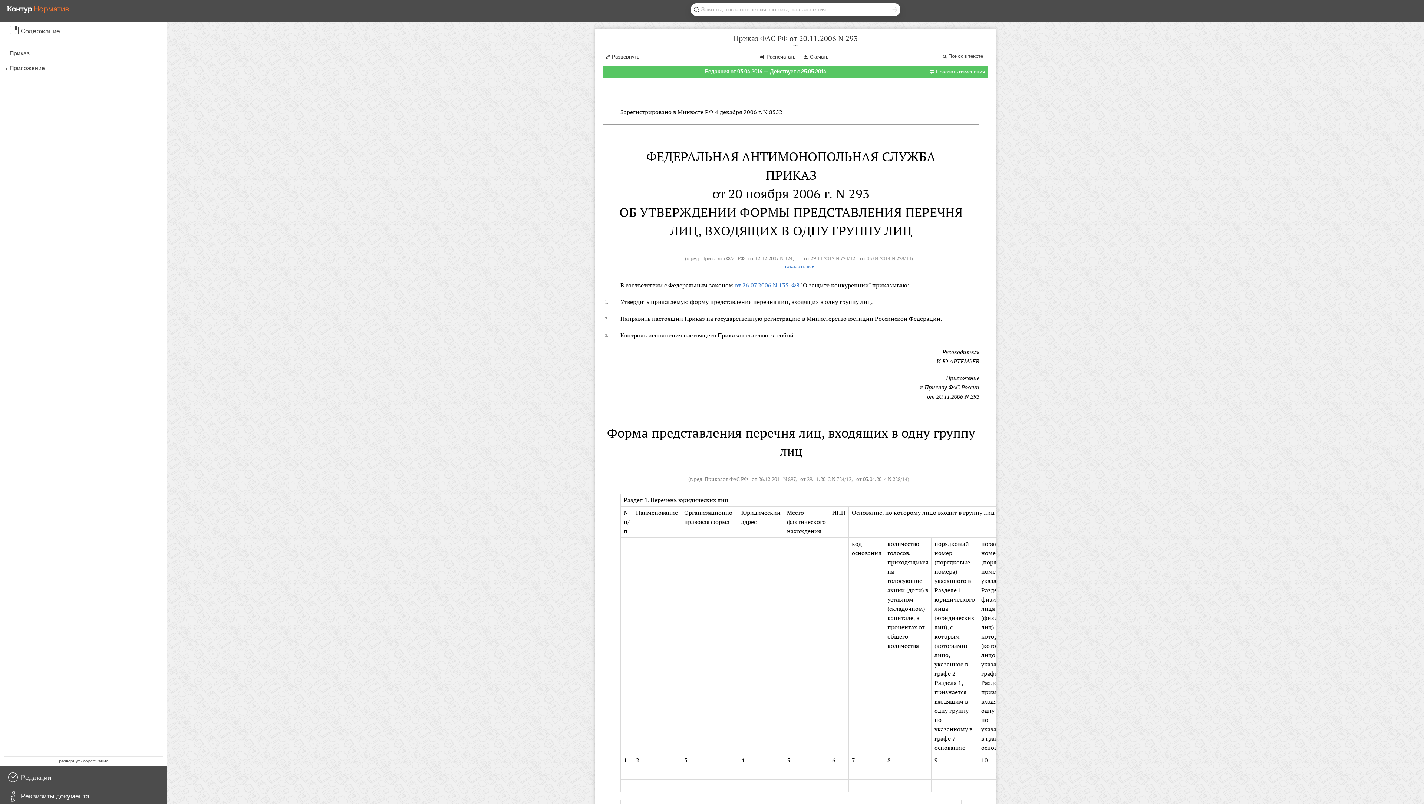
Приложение (27, 68)
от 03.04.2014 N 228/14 (885, 258)
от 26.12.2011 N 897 (773, 479)
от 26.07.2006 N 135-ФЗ (767, 285)
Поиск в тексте (965, 56)
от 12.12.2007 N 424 (770, 258)
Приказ (20, 53)
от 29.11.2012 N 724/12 (829, 258)
